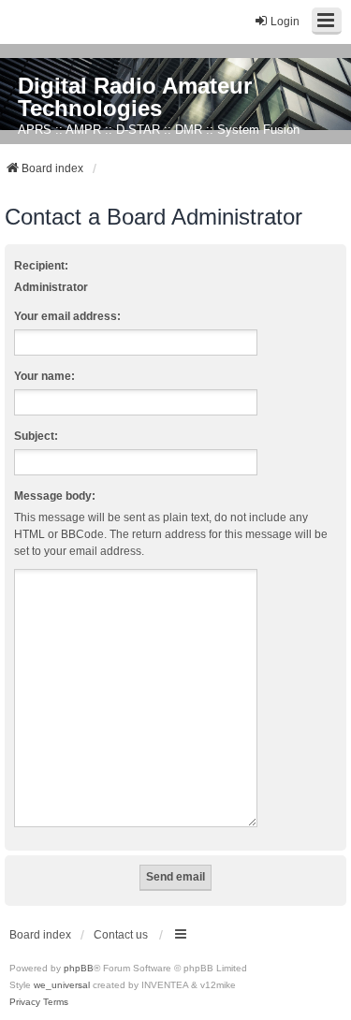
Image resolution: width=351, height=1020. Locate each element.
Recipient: (41, 265)
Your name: (44, 376)
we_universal (62, 985)
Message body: (54, 496)
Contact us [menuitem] (121, 934)
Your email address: (67, 316)
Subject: (36, 436)
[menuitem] (24, 1002)
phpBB (79, 968)
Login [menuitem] (285, 21)
